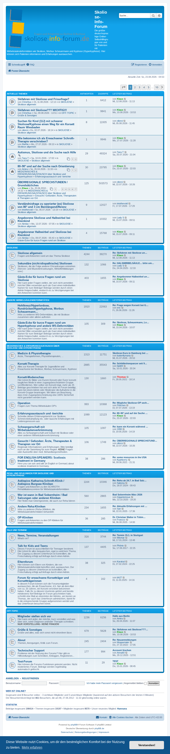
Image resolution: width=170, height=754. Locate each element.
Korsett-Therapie (28, 363)
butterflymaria (124, 355)
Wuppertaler (123, 642)
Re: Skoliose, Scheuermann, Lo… (131, 322)
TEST (115, 661)
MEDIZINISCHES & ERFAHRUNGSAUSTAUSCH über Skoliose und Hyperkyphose (42, 174)
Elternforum (25, 561)
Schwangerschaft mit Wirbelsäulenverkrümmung (35, 428)
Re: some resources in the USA (130, 457)
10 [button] (156, 87)
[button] (123, 87)
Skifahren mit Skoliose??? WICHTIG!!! (42, 110)
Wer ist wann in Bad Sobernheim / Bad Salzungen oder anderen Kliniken (42, 496)
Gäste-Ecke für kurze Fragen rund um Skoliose (42, 240)
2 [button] (135, 87)
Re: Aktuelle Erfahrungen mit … (130, 506)
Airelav (25, 224)
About (21, 640)
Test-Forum (25, 661)
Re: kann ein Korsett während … (130, 426)
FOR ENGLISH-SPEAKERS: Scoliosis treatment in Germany (42, 459)
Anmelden (12, 678)
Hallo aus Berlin (121, 616)
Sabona (121, 483)
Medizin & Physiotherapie (34, 353)
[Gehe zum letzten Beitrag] (125, 99)
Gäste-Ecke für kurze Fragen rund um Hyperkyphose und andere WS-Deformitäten (46, 324)
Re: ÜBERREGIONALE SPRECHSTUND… (135, 440)
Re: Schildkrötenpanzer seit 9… (130, 363)
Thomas (121, 377)
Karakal (121, 561)
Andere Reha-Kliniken (31, 506)
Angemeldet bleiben (134, 683)
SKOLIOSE (66, 102)
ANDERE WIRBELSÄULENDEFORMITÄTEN (28, 300)
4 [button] (144, 87)
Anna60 (121, 652)
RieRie (25, 144)
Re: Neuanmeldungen (124, 640)
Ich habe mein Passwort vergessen (104, 683)
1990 (119, 429)
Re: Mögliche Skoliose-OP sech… (131, 403)
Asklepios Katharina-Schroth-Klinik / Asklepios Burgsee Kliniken (41, 482)
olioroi (25, 130)
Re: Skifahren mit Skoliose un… (130, 253)
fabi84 (120, 366)
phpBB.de (99, 728)
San (119, 508)
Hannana (122, 708)
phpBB (74, 725)
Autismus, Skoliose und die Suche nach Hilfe (47, 152)
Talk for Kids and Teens (33, 545)
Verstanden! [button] (146, 745)
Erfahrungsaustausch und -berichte (53, 176)
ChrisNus (27, 102)
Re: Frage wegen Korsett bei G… (130, 305)
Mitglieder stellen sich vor (34, 616)
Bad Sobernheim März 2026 (127, 494)
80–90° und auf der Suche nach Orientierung (46, 166)
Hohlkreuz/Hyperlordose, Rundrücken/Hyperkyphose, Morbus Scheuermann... (41, 308)
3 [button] (139, 87)
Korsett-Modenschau (31, 377)
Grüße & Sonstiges (27, 115)
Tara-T (25, 158)
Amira (25, 169)
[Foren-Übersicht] (51, 27)
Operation (24, 403)
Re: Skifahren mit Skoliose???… (130, 629)
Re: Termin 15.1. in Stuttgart (128, 535)
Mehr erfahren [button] (32, 747)
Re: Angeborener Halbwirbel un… (131, 276)
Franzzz (121, 519)
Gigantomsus (123, 497)
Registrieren (30, 678)
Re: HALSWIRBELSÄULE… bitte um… (133, 263)
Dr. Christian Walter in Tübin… (129, 517)
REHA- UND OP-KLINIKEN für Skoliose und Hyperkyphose (30, 474)
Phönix (120, 545)
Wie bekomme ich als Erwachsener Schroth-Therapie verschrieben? (46, 140)
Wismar (121, 537)
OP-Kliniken (25, 517)
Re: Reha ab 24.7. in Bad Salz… (130, 480)
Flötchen (121, 405)
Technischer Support (31, 650)
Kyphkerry (122, 460)
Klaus (120, 99)
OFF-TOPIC (68, 113)
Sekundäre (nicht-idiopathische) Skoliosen (45, 263)
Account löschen (122, 650)
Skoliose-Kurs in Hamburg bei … (130, 353)
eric (119, 307)
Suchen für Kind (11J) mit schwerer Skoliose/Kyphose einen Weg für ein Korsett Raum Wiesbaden (46, 124)
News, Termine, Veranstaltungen (38, 535)
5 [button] (148, 87)
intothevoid (27, 209)
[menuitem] (30, 64)
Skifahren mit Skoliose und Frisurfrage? (43, 99)
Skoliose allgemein (27, 104)
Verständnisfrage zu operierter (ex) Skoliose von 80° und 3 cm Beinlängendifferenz (46, 205)
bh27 (119, 577)
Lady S (120, 217)
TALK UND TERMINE (17, 530)
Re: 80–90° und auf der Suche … (130, 413)
